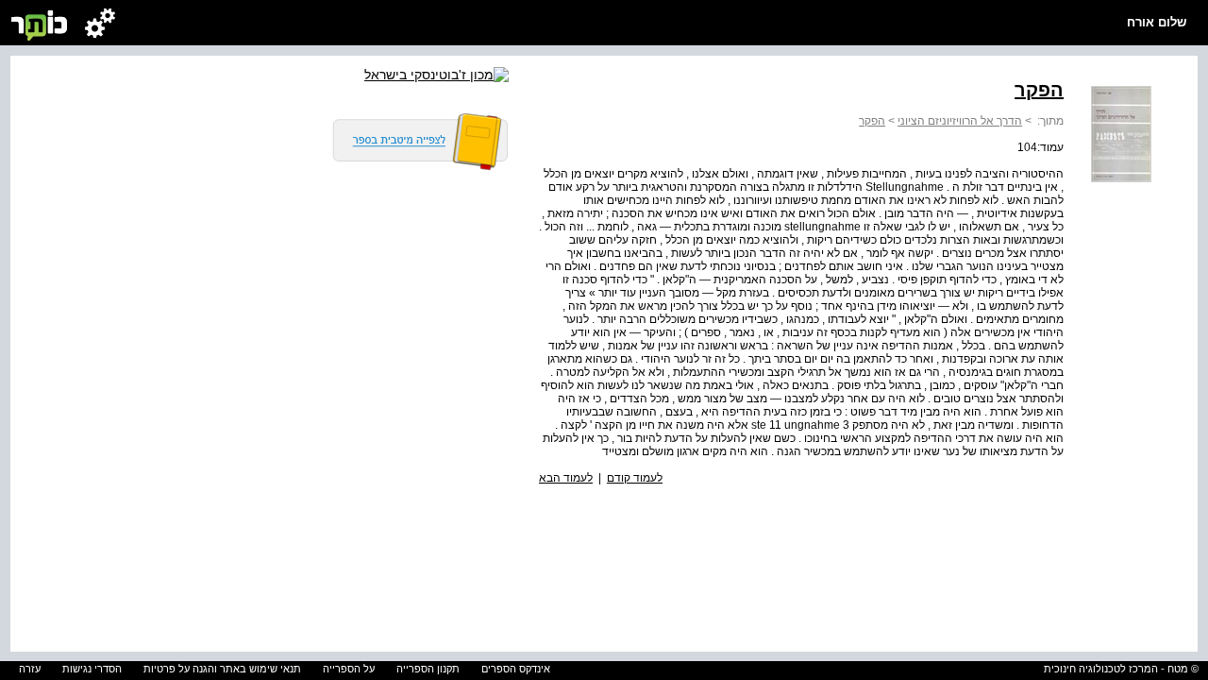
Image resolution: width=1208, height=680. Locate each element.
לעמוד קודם (635, 477)
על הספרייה (349, 668)
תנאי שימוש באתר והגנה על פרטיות (222, 668)
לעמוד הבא (566, 477)
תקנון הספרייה (428, 668)
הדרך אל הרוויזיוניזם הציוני (960, 121)
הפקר (872, 121)
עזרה (30, 668)
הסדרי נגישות (92, 668)
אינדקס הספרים (515, 668)
